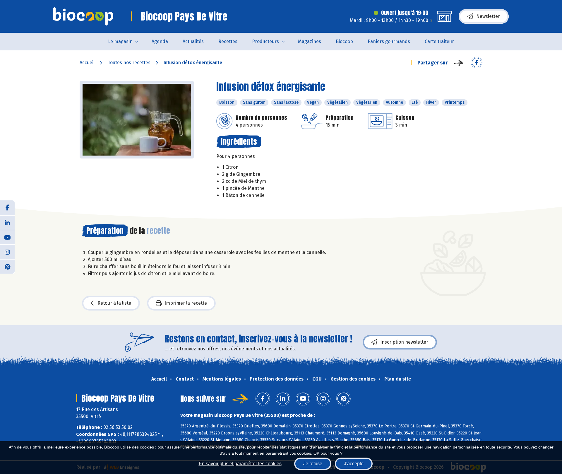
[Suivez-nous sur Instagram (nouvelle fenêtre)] (7, 251)
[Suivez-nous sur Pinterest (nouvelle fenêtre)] (7, 266)
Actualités (193, 41)
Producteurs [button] (265, 41)
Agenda (160, 41)
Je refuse (312, 463)
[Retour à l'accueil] (83, 16)
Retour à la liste (114, 303)
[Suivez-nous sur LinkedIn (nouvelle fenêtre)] (7, 222)
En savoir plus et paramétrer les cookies (240, 463)
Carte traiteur (439, 41)
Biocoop (344, 41)
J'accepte (354, 463)
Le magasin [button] (120, 41)
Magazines (309, 41)
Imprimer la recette (186, 303)
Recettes (227, 41)
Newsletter (488, 16)
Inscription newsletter (404, 342)
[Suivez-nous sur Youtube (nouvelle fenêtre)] (7, 237)
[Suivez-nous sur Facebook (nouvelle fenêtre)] (7, 207)
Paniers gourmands (389, 41)
